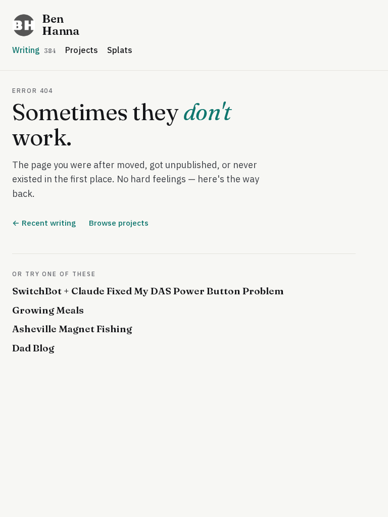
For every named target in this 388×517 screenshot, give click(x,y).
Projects (81, 50)
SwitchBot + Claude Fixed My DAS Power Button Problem (148, 291)
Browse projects (119, 223)
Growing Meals (48, 310)
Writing (34, 50)
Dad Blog (33, 348)
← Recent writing (44, 223)
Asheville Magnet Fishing (72, 329)
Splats (119, 50)
